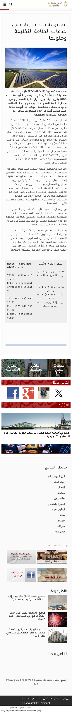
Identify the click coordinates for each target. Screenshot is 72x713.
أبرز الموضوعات (56, 476)
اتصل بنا (54, 698)
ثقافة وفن (59, 498)
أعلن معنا (43, 698)
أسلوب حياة (58, 509)
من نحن (65, 698)
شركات (61, 526)
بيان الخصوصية (28, 698)
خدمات (61, 520)
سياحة (61, 492)
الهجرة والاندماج (56, 503)
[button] (11, 4)
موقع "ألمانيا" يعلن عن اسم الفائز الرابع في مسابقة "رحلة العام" (27, 616)
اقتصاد (61, 487)
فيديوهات (60, 531)
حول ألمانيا (59, 481)
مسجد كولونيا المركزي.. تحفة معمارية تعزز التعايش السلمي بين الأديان (25, 632)
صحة (62, 514)
